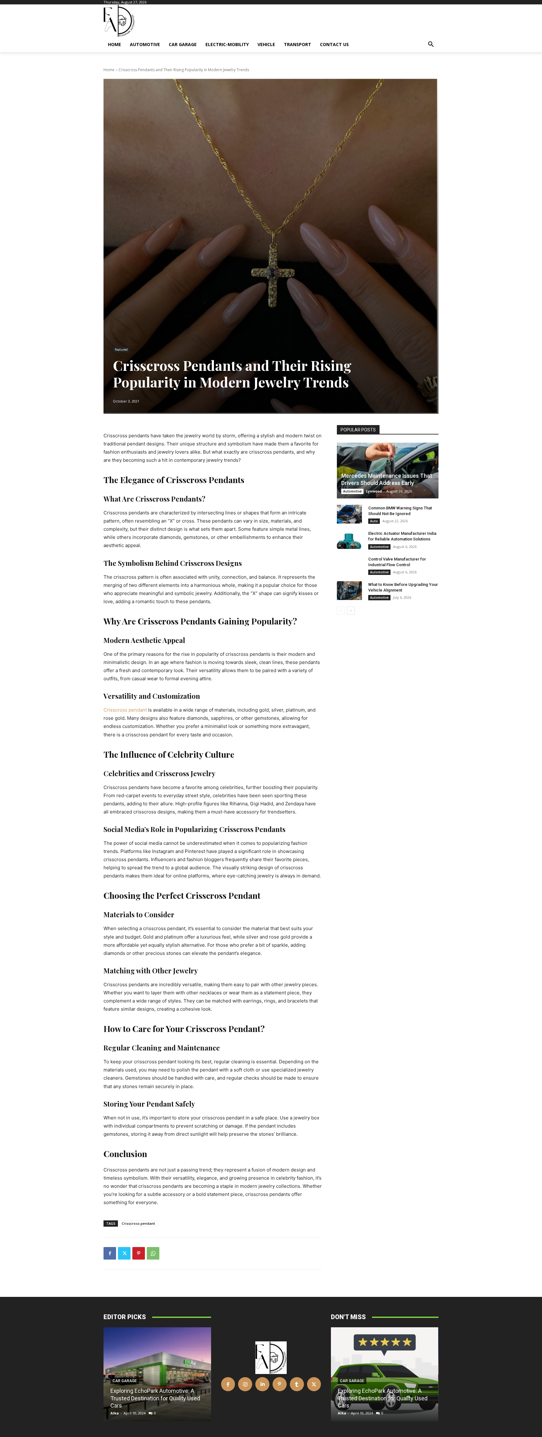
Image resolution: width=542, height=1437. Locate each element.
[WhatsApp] (153, 1253)
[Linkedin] (262, 1384)
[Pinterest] (138, 1253)
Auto (374, 521)
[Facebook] (110, 1253)
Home (109, 69)
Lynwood (374, 491)
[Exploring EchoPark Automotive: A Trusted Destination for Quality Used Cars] (157, 1374)
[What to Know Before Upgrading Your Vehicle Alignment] (349, 590)
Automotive (352, 491)
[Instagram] (245, 1384)
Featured (121, 349)
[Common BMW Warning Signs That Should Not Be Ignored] (349, 514)
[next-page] (351, 611)
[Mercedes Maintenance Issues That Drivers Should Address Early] (387, 470)
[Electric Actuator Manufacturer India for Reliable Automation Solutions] (349, 539)
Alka (114, 1413)
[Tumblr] (297, 1384)
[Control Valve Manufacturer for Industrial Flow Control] (349, 565)
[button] (430, 44)
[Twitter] (124, 1253)
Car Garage (125, 1381)
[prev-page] (341, 611)
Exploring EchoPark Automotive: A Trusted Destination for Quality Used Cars (155, 1398)
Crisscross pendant (138, 1223)
